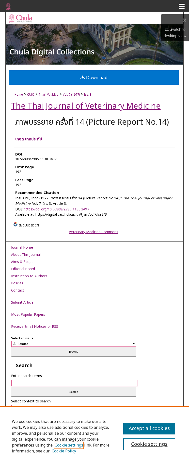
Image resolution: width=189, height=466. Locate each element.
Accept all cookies (149, 428)
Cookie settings (69, 445)
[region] (94, 436)
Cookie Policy (64, 451)
